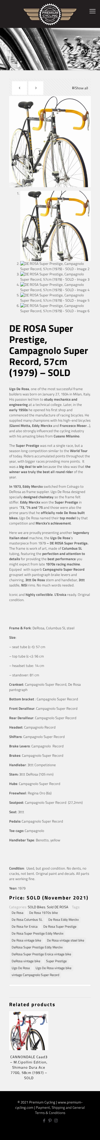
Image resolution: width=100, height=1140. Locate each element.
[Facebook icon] (44, 1120)
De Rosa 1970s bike (43, 912)
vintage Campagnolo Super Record (35, 974)
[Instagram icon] (56, 1120)
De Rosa (17, 912)
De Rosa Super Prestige (59, 926)
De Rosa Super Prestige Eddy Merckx (37, 933)
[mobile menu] (92, 11)
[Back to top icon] (92, 1131)
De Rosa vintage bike (26, 940)
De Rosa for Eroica (25, 926)
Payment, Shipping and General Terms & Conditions (60, 1110)
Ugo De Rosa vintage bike (53, 968)
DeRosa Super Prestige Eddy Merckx (37, 947)
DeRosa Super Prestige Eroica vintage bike (41, 954)
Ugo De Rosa (21, 968)
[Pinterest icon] (50, 1120)
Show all (81, 88)
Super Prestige (56, 961)
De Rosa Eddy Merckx (63, 919)
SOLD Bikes (36, 907)
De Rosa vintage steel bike (65, 940)
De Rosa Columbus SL (27, 919)
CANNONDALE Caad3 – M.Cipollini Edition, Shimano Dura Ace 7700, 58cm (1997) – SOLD (29, 1067)
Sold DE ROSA (57, 907)
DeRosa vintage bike (26, 961)
